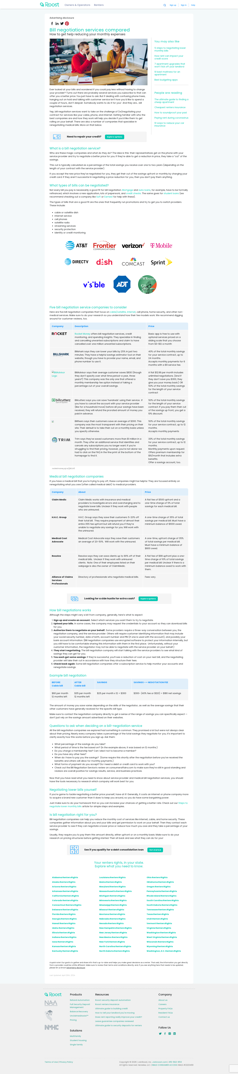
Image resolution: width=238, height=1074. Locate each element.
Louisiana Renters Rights (112, 877)
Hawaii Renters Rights (63, 923)
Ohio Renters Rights (157, 877)
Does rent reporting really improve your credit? (118, 1017)
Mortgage (127, 190)
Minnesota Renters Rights (113, 900)
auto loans (144, 190)
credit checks (133, 193)
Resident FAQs (165, 1012)
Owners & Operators (77, 5)
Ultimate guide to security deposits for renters (118, 1025)
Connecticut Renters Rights (66, 905)
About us (162, 1000)
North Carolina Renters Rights (115, 946)
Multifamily (75, 1036)
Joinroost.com (159, 1062)
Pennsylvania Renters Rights (162, 891)
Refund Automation (80, 1000)
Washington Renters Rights (161, 932)
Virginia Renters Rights (159, 928)
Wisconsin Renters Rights (160, 941)
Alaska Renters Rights (63, 882)
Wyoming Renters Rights (160, 946)
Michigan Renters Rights (112, 895)
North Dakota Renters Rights (114, 951)
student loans (171, 193)
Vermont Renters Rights (159, 923)
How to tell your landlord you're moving (114, 1012)
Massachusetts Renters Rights (115, 891)
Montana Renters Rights (112, 914)
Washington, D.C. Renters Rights (164, 951)
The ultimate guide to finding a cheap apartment (171, 101)
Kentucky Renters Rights (65, 951)
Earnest (108, 196)
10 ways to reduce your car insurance (169, 124)
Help (193, 5)
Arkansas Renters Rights (65, 891)
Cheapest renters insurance (169, 107)
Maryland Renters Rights (112, 886)
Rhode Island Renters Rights (161, 895)
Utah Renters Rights (157, 918)
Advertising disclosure (75, 967)
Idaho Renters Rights (63, 928)
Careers (162, 1004)
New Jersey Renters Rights (113, 932)
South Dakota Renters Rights (162, 905)
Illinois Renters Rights (63, 932)
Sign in (184, 5)
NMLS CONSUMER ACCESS (164, 1065)
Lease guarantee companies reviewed (114, 1021)
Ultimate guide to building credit (111, 1008)
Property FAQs (165, 1008)
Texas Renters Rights (158, 914)
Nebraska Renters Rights (112, 918)
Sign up (173, 5)
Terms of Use (51, 1062)
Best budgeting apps (166, 79)
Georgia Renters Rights (64, 918)
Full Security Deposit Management (80, 1006)
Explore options (114, 137)
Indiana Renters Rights (64, 937)
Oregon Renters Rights (158, 886)
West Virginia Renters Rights (162, 937)
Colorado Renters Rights (65, 900)
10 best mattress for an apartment (167, 73)
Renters (99, 5)
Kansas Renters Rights (64, 946)
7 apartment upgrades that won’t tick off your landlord (169, 65)
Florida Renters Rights (63, 914)
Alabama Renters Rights (65, 877)
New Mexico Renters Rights (113, 937)
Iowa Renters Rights (62, 941)
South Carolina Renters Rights (163, 900)
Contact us (164, 1017)
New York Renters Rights (112, 941)
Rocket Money (82, 333)
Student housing (78, 1040)
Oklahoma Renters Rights (160, 882)
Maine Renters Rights (110, 882)
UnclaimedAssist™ (79, 1015)
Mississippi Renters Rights (113, 905)
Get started (155, 850)
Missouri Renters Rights (111, 909)
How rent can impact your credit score (168, 57)
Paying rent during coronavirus (171, 117)
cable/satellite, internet (123, 311)
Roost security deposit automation (113, 1000)
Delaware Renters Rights (65, 909)
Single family (76, 1044)
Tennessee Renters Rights (160, 909)
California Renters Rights (65, 895)
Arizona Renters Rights (64, 886)
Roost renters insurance (107, 1004)
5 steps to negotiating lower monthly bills (170, 49)
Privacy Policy (66, 1062)
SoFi (98, 196)
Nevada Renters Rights (111, 923)
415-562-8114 (175, 1062)
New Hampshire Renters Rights (115, 928)
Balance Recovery (79, 1011)
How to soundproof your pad (170, 112)
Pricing (73, 1020)
